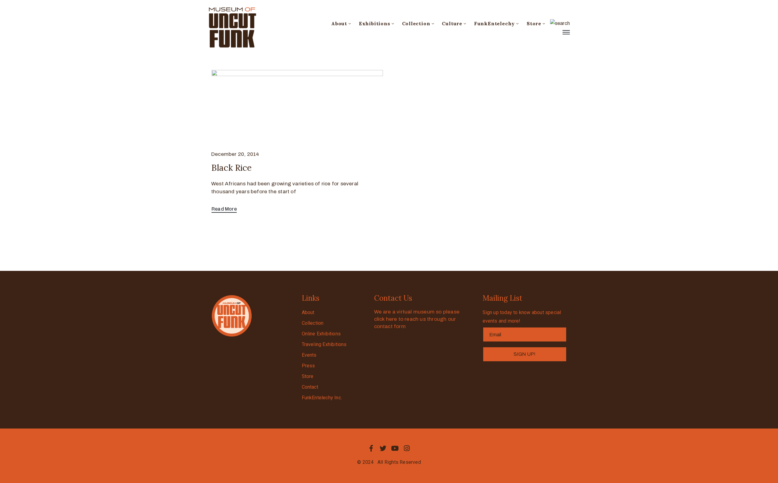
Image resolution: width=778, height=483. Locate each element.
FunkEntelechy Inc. (322, 398)
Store (534, 23)
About (339, 23)
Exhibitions (374, 23)
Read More (224, 209)
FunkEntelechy (494, 23)
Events (309, 355)
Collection (416, 23)
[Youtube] (395, 448)
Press (308, 366)
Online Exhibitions (321, 334)
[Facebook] (371, 448)
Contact (310, 387)
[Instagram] (406, 448)
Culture (452, 23)
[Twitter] (382, 448)
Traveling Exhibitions (324, 344)
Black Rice (231, 167)
